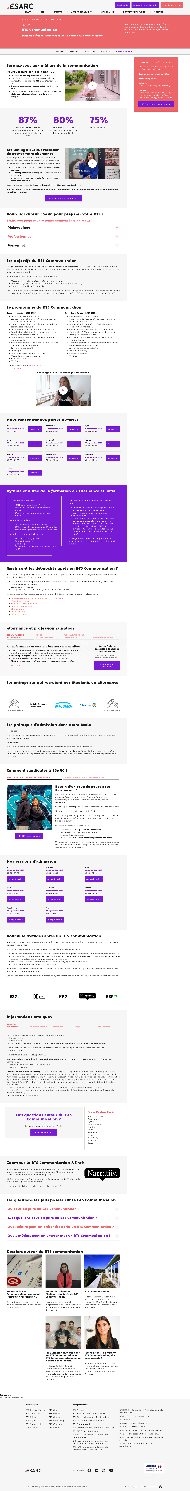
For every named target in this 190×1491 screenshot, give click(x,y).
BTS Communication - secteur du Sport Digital (94, 1427)
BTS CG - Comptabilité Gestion (133, 1423)
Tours (90, 1143)
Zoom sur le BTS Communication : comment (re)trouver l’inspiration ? (23, 1294)
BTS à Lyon (31, 1420)
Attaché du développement (24, 603)
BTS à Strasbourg (57, 1420)
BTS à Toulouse (55, 1424)
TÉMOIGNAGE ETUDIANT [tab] (103, 637)
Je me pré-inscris (15, 879)
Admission (105, 51)
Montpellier (93, 1124)
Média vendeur (18, 611)
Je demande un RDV (44, 1132)
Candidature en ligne (172, 5)
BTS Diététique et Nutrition (85, 1431)
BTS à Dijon (31, 1417)
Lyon (90, 1122)
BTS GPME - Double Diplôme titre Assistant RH (141, 1430)
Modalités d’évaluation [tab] (13, 1025)
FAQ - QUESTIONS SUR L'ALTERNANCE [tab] (74, 636)
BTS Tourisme (125, 1420)
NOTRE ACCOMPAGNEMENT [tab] (45, 636)
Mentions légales (130, 1487)
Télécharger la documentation (156, 104)
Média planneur (18, 614)
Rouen (91, 1135)
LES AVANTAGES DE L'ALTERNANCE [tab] (15, 636)
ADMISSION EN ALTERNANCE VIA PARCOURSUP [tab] (28, 777)
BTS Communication (96, 1291)
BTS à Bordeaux (33, 1413)
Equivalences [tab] (104, 1027)
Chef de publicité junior (22, 606)
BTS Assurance (80, 1410)
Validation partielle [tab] (38, 1027)
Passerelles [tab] (58, 1027)
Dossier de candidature (143, 5)
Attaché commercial (20, 601)
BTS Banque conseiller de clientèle (89, 1413)
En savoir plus (13, 665)
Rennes (91, 1132)
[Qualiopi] (154, 1470)
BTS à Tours (54, 1427)
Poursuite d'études (125, 51)
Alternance (90, 51)
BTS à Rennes (55, 1413)
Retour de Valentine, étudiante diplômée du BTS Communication (62, 1294)
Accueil (25, 19)
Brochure (121, 5)
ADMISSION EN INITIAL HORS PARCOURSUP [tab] (84, 777)
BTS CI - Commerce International (88, 1420)
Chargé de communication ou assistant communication (37, 598)
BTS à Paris (54, 1410)
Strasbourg (93, 1137)
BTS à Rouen (54, 1417)
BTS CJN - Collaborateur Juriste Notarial (91, 1417)
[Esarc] (20, 6)
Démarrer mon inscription (107, 665)
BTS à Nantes (32, 1427)
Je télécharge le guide (29, 836)
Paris (90, 1129)
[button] (160, 1486)
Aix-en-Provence (96, 1116)
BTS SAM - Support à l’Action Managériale (139, 1434)
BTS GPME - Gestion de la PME (133, 1427)
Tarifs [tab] (77, 1027)
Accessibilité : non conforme (148, 1487)
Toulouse (92, 1140)
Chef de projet (17, 609)
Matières (60, 51)
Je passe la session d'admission (63, 198)
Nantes (91, 1127)
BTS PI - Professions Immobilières (134, 1416)
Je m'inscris (34, 429)
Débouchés (74, 51)
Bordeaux (92, 1119)
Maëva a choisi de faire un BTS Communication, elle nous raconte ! (100, 1355)
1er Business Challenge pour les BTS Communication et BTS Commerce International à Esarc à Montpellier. (63, 1356)
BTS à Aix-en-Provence (36, 1410)
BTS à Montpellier (34, 1424)
